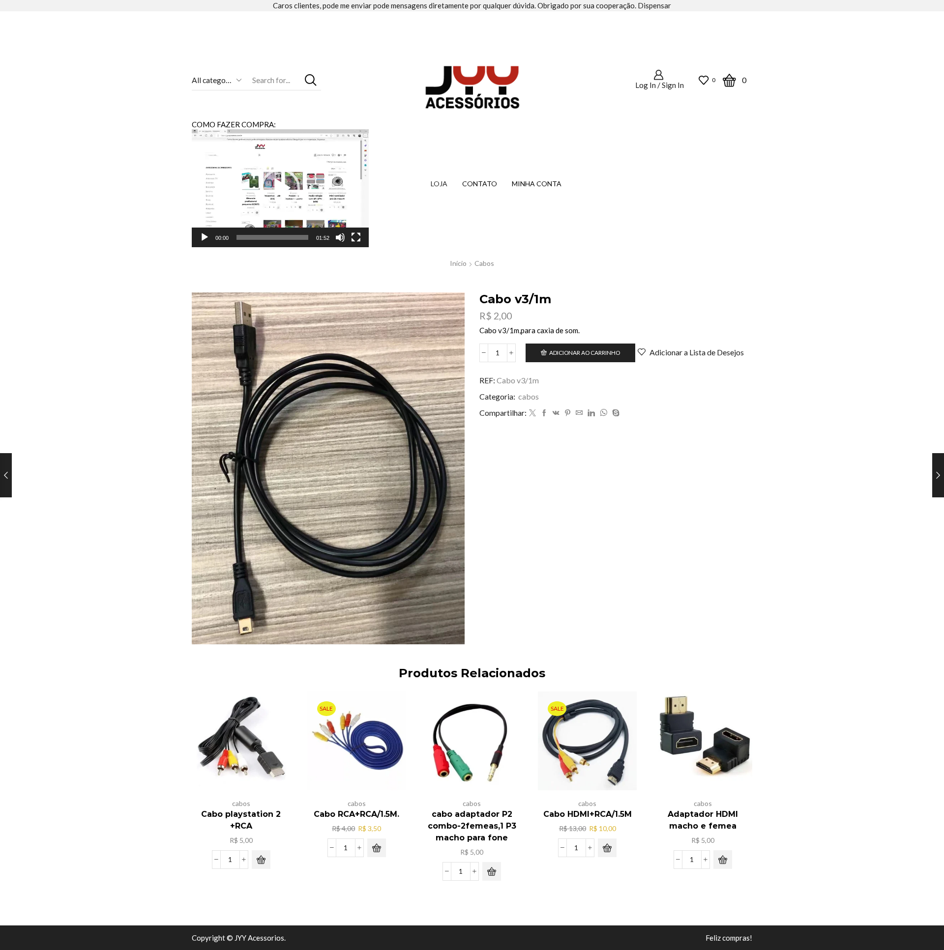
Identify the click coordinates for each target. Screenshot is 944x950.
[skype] (615, 413)
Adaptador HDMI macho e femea (703, 820)
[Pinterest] (567, 413)
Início (458, 263)
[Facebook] (544, 413)
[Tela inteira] (356, 237)
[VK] (556, 413)
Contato (479, 183)
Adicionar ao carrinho (584, 352)
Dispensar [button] (654, 5)
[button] (280, 188)
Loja (439, 183)
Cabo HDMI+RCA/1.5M (587, 814)
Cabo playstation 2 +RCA (241, 820)
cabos (484, 263)
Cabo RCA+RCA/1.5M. (356, 814)
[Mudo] (340, 237)
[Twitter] (532, 413)
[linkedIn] (591, 413)
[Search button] (311, 80)
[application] (280, 188)
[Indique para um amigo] (579, 413)
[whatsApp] (603, 413)
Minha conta (536, 183)
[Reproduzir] (204, 237)
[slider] (272, 237)
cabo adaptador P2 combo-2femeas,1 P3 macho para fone (472, 825)
